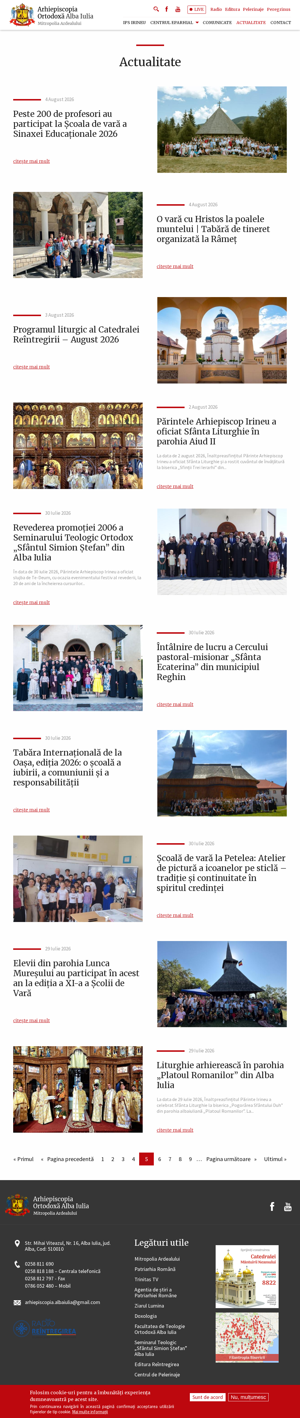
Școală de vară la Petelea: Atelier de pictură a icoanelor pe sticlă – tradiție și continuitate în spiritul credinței (222, 873)
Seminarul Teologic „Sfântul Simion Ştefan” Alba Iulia (160, 1348)
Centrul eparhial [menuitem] (171, 22)
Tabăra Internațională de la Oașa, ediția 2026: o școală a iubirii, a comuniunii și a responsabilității (67, 768)
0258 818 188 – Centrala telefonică (62, 1271)
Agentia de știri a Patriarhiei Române (155, 1293)
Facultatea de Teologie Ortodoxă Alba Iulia (159, 1329)
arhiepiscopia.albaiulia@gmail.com (62, 1302)
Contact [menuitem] (280, 22)
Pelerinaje (253, 9)
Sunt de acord (207, 1397)
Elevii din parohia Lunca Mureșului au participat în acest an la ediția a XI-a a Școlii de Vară (76, 978)
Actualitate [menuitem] (251, 22)
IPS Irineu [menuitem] (134, 22)
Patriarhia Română (154, 1269)
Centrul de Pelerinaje (157, 1375)
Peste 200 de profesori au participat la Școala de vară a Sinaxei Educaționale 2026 (70, 124)
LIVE (199, 9)
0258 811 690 (39, 1264)
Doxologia (145, 1316)
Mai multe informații (90, 1411)
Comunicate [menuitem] (217, 22)
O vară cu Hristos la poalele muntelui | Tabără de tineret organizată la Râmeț (213, 229)
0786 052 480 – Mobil (48, 1286)
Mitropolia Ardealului (157, 1259)
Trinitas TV (146, 1279)
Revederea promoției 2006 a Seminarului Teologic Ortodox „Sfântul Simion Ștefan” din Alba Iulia (73, 543)
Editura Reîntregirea (156, 1364)
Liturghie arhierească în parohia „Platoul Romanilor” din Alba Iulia (220, 1075)
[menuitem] (52, 15)
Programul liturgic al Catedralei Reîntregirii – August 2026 (76, 335)
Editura (232, 9)
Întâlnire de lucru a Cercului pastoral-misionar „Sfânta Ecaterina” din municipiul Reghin (212, 662)
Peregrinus (278, 9)
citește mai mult (31, 161)
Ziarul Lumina (149, 1306)
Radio (216, 9)
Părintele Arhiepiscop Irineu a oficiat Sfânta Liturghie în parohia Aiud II (216, 431)
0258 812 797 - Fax (45, 1279)
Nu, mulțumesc (248, 1397)
